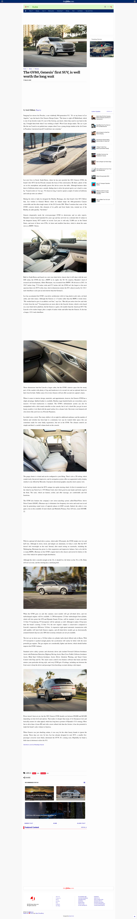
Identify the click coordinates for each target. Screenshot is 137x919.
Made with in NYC (28, 913)
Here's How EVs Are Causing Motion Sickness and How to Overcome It (103, 118)
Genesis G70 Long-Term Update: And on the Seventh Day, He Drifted (70, 796)
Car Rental (80, 11)
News (30, 11)
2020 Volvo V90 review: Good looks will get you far (41, 815)
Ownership (59, 11)
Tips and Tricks (89, 11)
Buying (37, 11)
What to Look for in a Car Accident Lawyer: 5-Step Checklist (102, 192)
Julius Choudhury (39, 913)
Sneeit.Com (71, 916)
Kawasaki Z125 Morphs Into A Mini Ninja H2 (102, 51)
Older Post (81, 823)
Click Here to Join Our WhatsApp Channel (33, 744)
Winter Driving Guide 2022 (102, 176)
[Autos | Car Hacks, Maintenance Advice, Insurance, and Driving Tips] (35, 7)
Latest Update (95, 111)
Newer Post (29, 823)
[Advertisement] (55, 18)
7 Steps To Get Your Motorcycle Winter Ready (102, 147)
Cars (43, 11)
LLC (30, 912)
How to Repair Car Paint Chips (103, 161)
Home (24, 68)
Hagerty (38, 110)
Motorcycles (51, 11)
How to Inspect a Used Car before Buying (102, 133)
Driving (67, 11)
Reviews (37, 68)
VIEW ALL (109, 111)
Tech (73, 11)
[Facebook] (105, 7)
